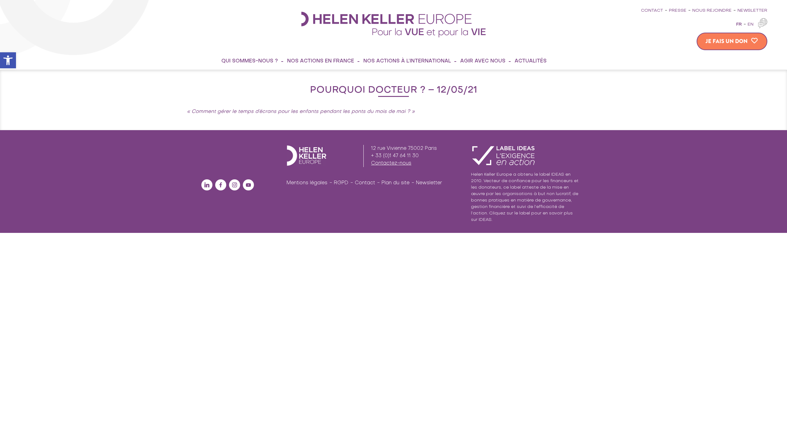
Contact (652, 11)
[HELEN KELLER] (393, 24)
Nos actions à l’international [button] (407, 61)
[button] (8, 60)
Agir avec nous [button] (482, 61)
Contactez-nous (391, 163)
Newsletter (752, 11)
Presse (677, 11)
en (750, 24)
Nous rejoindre (712, 11)
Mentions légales (307, 183)
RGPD (341, 183)
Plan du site (395, 183)
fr (739, 24)
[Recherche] (561, 61)
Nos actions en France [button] (320, 61)
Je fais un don (727, 41)
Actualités (531, 61)
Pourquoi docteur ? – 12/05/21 (393, 90)
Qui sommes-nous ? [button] (249, 61)
